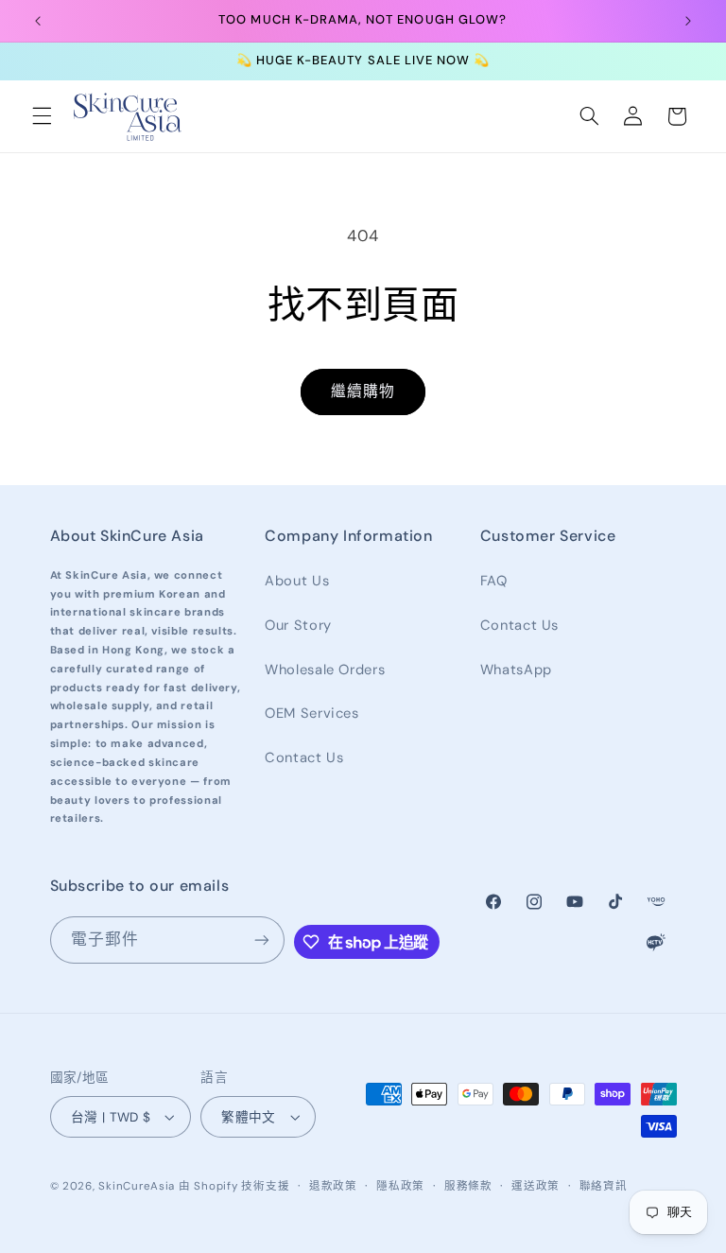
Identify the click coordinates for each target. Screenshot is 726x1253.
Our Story (298, 625)
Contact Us (304, 757)
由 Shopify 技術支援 (234, 1186)
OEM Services (312, 713)
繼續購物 (363, 391)
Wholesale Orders (325, 669)
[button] (41, 116)
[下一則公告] (688, 21)
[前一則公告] (38, 21)
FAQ (494, 580)
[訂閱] (262, 939)
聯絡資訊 (603, 1186)
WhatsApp (516, 669)
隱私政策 (400, 1186)
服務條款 (468, 1186)
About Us (297, 580)
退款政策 (333, 1186)
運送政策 (535, 1186)
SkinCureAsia (136, 1186)
